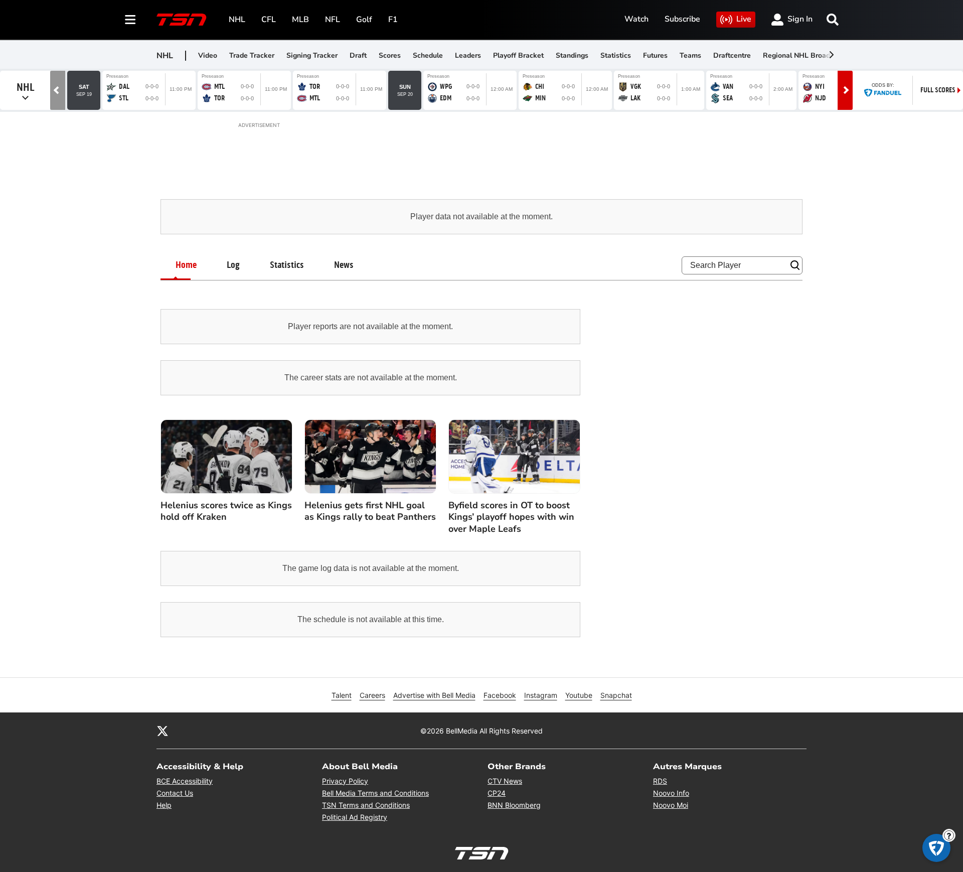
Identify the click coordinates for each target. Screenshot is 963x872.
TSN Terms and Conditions (366, 805)
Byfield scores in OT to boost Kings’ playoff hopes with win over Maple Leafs (511, 517)
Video (207, 55)
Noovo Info (671, 793)
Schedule (428, 55)
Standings (572, 55)
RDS (660, 781)
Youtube (578, 695)
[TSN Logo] (181, 19)
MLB (300, 19)
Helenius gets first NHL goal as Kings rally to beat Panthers (370, 511)
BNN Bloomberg (514, 805)
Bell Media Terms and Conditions (375, 793)
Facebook (500, 695)
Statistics (615, 55)
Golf (364, 19)
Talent (342, 695)
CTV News (505, 781)
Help (164, 805)
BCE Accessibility (184, 781)
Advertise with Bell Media (434, 695)
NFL (332, 19)
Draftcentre (732, 55)
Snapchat (616, 695)
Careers (372, 695)
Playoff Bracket (518, 55)
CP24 (497, 793)
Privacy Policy (345, 781)
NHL (237, 19)
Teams (690, 55)
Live (743, 19)
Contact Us (174, 793)
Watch (636, 19)
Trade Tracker (251, 55)
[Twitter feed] (162, 730)
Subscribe (682, 19)
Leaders (468, 55)
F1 (393, 19)
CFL (268, 19)
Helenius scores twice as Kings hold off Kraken (226, 511)
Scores (390, 55)
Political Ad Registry (354, 817)
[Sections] (130, 20)
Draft (358, 55)
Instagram (540, 695)
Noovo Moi (670, 805)
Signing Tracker (312, 55)
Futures (655, 55)
